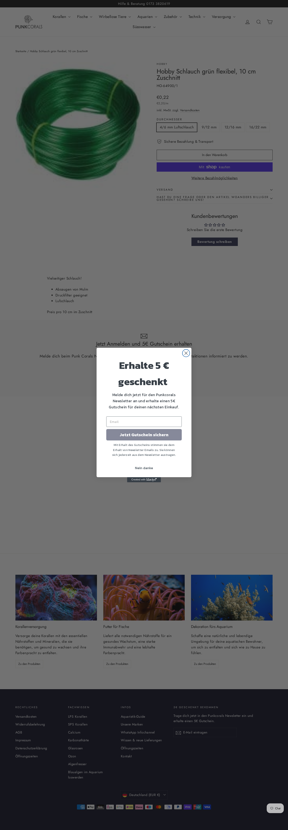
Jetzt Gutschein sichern (144, 435)
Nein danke (144, 467)
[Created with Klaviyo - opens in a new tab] (144, 479)
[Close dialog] (186, 353)
